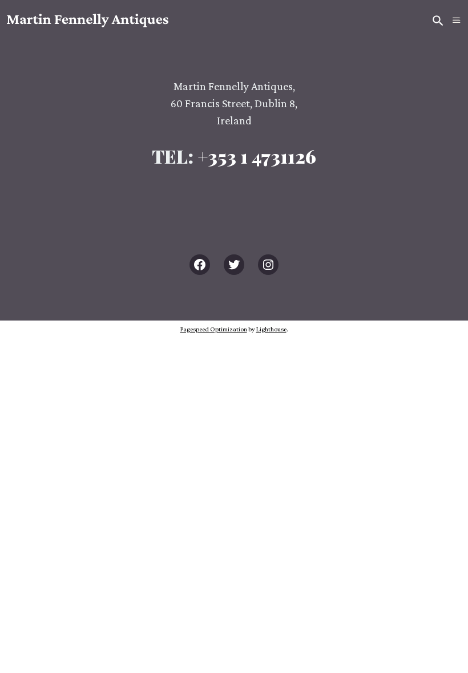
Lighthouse (271, 329)
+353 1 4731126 (256, 156)
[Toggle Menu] (456, 21)
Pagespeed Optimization (213, 329)
